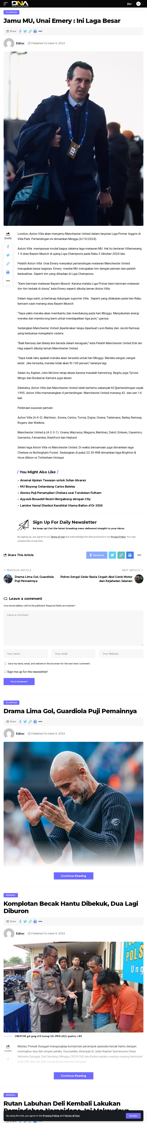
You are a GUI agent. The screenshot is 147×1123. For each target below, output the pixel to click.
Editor (20, 43)
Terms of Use (72, 1115)
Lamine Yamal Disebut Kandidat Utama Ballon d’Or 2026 (61, 505)
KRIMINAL (11, 895)
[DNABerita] (20, 4)
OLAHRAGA (11, 12)
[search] (122, 4)
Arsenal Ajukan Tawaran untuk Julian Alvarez (53, 480)
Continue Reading (73, 876)
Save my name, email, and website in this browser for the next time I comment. (49, 663)
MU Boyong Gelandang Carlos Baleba (47, 486)
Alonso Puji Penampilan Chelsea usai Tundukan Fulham (60, 493)
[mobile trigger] (7, 4)
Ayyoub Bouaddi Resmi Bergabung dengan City (55, 499)
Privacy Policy (51, 1115)
